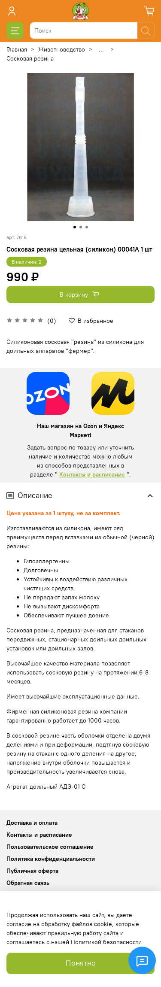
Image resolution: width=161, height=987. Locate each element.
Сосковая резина (30, 58)
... (101, 49)
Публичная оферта (32, 871)
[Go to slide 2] (80, 227)
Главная (16, 49)
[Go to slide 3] (86, 227)
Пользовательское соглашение (50, 846)
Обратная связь (27, 883)
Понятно (81, 963)
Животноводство (61, 49)
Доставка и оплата (32, 822)
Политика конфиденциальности (50, 858)
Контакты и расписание (92, 474)
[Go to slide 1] (74, 227)
